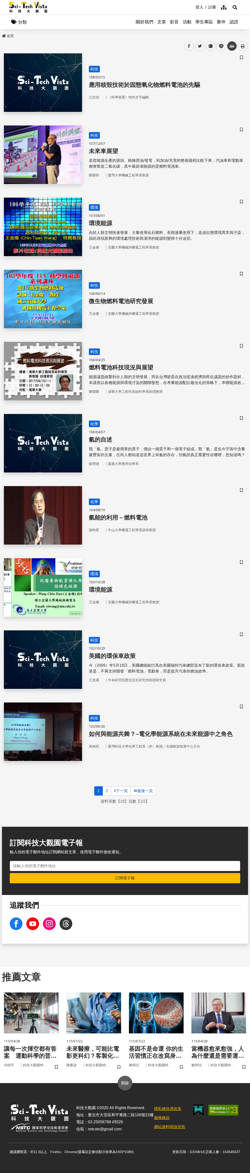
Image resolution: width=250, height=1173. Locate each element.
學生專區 (204, 21)
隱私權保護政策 (167, 1109)
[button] (235, 7)
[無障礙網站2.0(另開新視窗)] (223, 1110)
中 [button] (232, 46)
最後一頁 (145, 791)
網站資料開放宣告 (169, 1127)
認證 (233, 21)
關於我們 (144, 21)
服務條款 (162, 1118)
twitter (200, 46)
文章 (161, 21)
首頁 (10, 36)
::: (192, 7)
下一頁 (122, 791)
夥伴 (221, 21)
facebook (189, 46)
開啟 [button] (125, 1083)
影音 (174, 21)
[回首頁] (28, 7)
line (220, 46)
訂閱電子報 (125, 878)
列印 (243, 46)
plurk (210, 46)
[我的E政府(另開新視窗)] (198, 1110)
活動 (187, 21)
